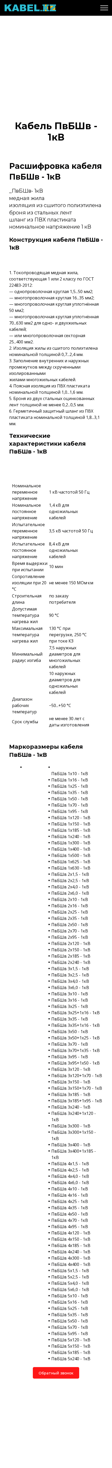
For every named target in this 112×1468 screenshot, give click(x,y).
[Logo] (30, 7)
